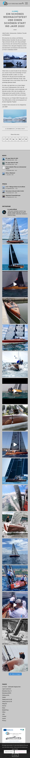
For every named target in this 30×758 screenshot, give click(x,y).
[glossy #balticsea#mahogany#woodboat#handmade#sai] (15, 525)
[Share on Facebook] (3, 139)
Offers (3, 712)
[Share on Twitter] (7, 139)
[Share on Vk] (19, 139)
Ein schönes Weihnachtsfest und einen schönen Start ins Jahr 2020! (15, 20)
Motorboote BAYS (6, 693)
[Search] (22, 3)
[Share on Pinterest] (10, 139)
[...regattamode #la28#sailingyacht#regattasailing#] (15, 471)
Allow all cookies (9, 751)
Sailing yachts (5, 695)
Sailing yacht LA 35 (7, 701)
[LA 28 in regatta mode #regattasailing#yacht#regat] (15, 632)
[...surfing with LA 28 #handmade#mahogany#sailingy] (15, 284)
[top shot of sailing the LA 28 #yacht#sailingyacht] (15, 658)
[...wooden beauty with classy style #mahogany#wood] (15, 311)
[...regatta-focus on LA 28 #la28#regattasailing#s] (15, 364)
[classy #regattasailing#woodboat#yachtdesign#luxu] (15, 551)
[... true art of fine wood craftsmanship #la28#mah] (15, 231)
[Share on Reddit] (22, 139)
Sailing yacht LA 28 (7, 699)
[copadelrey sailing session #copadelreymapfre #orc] (15, 605)
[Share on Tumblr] (16, 139)
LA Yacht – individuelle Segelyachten (11, 686)
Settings (15, 755)
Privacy (4, 720)
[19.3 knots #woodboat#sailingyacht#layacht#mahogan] (15, 498)
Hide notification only (20, 751)
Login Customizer (6, 689)
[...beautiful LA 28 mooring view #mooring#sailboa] (15, 418)
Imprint (4, 718)
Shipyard (4, 703)
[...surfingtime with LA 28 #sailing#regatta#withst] (15, 391)
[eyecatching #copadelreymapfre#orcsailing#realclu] (15, 578)
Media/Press (5, 710)
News (3, 708)
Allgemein (15, 11)
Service (4, 705)
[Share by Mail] (26, 139)
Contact (4, 716)
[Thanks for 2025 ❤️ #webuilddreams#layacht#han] (15, 257)
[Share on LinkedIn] (13, 139)
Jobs (3, 714)
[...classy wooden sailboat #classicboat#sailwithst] (15, 338)
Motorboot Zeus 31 (7, 691)
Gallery (4, 697)
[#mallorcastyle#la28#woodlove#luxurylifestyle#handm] (15, 445)
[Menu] (26, 3)
